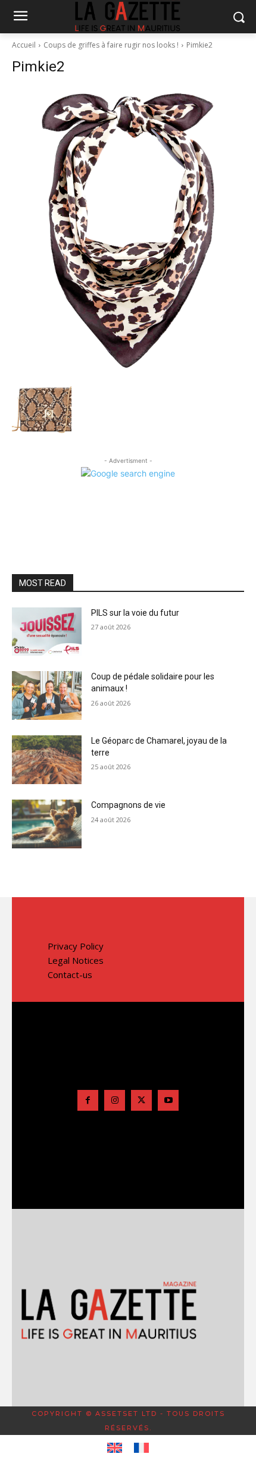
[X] (141, 1100)
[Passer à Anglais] (114, 1448)
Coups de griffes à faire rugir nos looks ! (111, 45)
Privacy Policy (76, 946)
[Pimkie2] (128, 230)
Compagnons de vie (128, 805)
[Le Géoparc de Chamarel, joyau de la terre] (47, 759)
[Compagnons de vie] (47, 824)
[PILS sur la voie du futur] (47, 631)
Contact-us (70, 974)
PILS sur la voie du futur (135, 613)
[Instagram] (114, 1100)
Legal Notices (76, 960)
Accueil (24, 45)
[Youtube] (168, 1100)
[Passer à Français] (141, 1448)
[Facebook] (87, 1100)
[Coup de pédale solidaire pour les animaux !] (47, 695)
